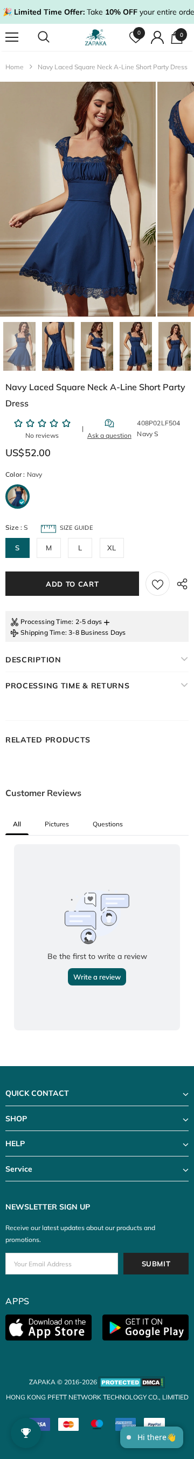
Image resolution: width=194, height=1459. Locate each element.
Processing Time (46, 621)
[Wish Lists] (158, 583)
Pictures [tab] (57, 824)
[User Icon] (157, 37)
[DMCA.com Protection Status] (132, 1382)
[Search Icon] (54, 37)
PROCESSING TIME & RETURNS (67, 686)
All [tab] (17, 824)
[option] (78, 199)
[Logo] (95, 37)
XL (111, 547)
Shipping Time (42, 632)
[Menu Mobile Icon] (11, 37)
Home (14, 67)
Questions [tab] (108, 824)
